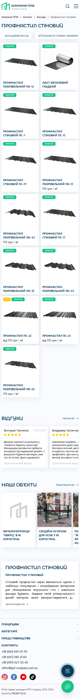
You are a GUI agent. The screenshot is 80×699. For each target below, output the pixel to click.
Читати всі (69, 418)
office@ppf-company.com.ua (19, 668)
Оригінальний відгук (18, 463)
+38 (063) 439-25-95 (14, 651)
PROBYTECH (18, 693)
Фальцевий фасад (16, 35)
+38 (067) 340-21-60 (14, 657)
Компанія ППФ (10, 17)
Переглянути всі (65, 484)
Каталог (27, 17)
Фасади (41, 17)
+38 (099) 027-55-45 (15, 662)
